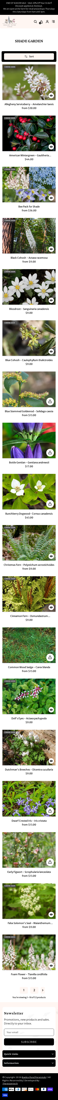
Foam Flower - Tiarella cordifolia (29, 974)
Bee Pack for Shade (29, 206)
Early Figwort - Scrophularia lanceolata (29, 871)
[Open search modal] (35, 22)
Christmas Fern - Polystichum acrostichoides (29, 564)
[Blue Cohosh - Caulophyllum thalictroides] (29, 338)
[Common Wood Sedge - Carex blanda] (29, 645)
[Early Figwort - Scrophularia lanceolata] (29, 850)
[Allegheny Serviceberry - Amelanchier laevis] (29, 82)
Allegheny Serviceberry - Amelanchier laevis (29, 104)
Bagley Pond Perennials (34, 1077)
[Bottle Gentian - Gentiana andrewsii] (29, 440)
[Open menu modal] (53, 22)
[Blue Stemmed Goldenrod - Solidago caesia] (29, 389)
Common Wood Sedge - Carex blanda (29, 667)
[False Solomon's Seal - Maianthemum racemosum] (29, 901)
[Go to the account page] (47, 22)
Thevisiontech (10, 1083)
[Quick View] (51, 95)
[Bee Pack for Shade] (29, 184)
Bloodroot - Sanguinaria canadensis (29, 308)
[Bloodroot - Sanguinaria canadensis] (29, 287)
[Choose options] (50, 401)
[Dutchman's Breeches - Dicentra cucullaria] (29, 747)
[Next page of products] (43, 990)
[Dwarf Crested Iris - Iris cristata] (29, 798)
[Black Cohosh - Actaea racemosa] (29, 235)
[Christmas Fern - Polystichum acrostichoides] (29, 543)
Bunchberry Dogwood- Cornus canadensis (29, 513)
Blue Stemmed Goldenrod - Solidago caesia (29, 411)
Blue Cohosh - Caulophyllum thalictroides (29, 360)
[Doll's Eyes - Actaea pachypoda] (29, 696)
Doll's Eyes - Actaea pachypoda (29, 718)
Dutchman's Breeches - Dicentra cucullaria (29, 769)
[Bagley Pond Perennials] (9, 21)
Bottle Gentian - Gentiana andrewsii (29, 462)
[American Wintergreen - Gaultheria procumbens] (29, 133)
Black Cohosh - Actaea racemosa (29, 257)
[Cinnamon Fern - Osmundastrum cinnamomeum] (29, 594)
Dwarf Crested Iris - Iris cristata (29, 820)
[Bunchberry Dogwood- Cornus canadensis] (29, 491)
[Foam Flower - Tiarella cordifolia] (29, 952)
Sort (31, 56)
